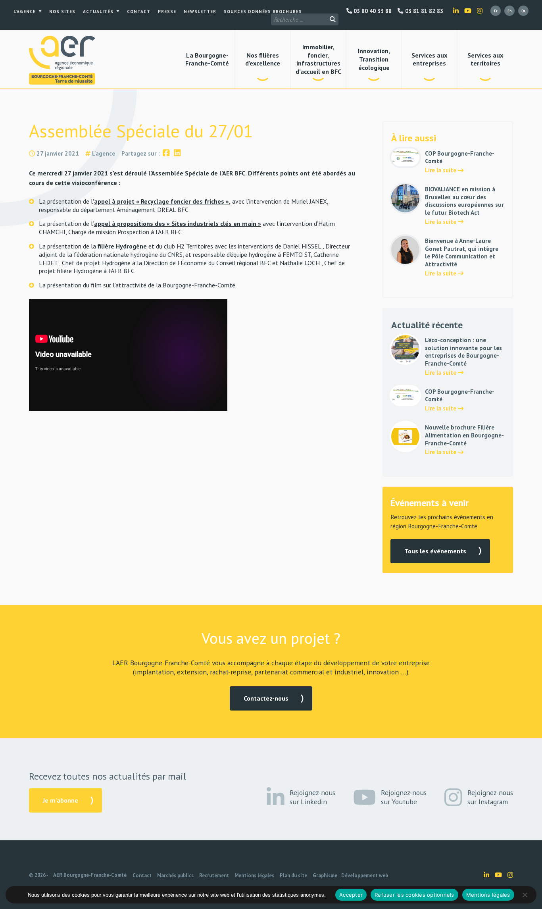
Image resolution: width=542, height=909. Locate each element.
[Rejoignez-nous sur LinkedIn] (456, 11)
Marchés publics (175, 875)
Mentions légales (254, 875)
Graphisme (325, 875)
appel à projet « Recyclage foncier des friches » (161, 201)
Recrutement (214, 875)
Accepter (351, 895)
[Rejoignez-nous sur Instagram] (479, 11)
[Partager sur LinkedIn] (177, 153)
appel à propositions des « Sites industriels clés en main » (177, 223)
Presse (167, 11)
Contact (138, 11)
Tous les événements (435, 551)
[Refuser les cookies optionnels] (525, 895)
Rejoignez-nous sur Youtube (404, 797)
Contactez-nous (266, 698)
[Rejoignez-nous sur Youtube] (467, 11)
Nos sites (62, 11)
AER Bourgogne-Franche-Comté (90, 875)
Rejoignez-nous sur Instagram (490, 797)
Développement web (364, 875)
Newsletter (200, 11)
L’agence (24, 11)
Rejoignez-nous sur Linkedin (312, 797)
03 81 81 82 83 (423, 11)
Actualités (98, 11)
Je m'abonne (60, 800)
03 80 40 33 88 (372, 11)
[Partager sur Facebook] (166, 153)
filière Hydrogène (122, 246)
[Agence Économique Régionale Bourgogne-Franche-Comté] (62, 60)
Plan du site (293, 875)
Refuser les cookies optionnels (414, 895)
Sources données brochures (263, 11)
